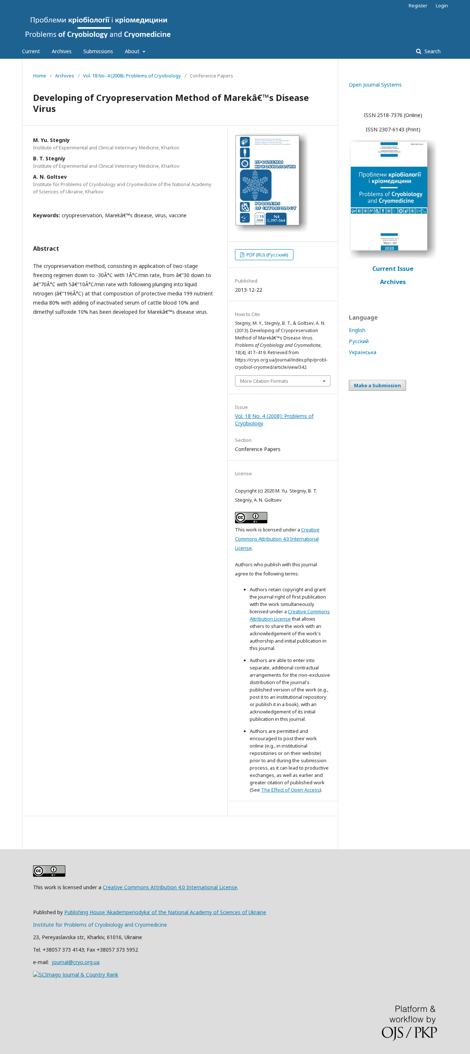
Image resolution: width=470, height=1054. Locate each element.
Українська (362, 352)
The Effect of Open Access (290, 789)
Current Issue (392, 269)
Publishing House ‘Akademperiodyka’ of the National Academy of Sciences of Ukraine (165, 912)
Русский (359, 341)
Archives (62, 51)
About (133, 51)
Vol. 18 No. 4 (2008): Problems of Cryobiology (132, 75)
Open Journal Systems (375, 84)
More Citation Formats (264, 381)
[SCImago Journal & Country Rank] (75, 974)
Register (418, 5)
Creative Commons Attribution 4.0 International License (277, 538)
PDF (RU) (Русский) (266, 254)
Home (39, 75)
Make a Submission (377, 385)
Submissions (98, 51)
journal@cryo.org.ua (76, 962)
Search (432, 51)
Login (442, 5)
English (357, 330)
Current (31, 51)
